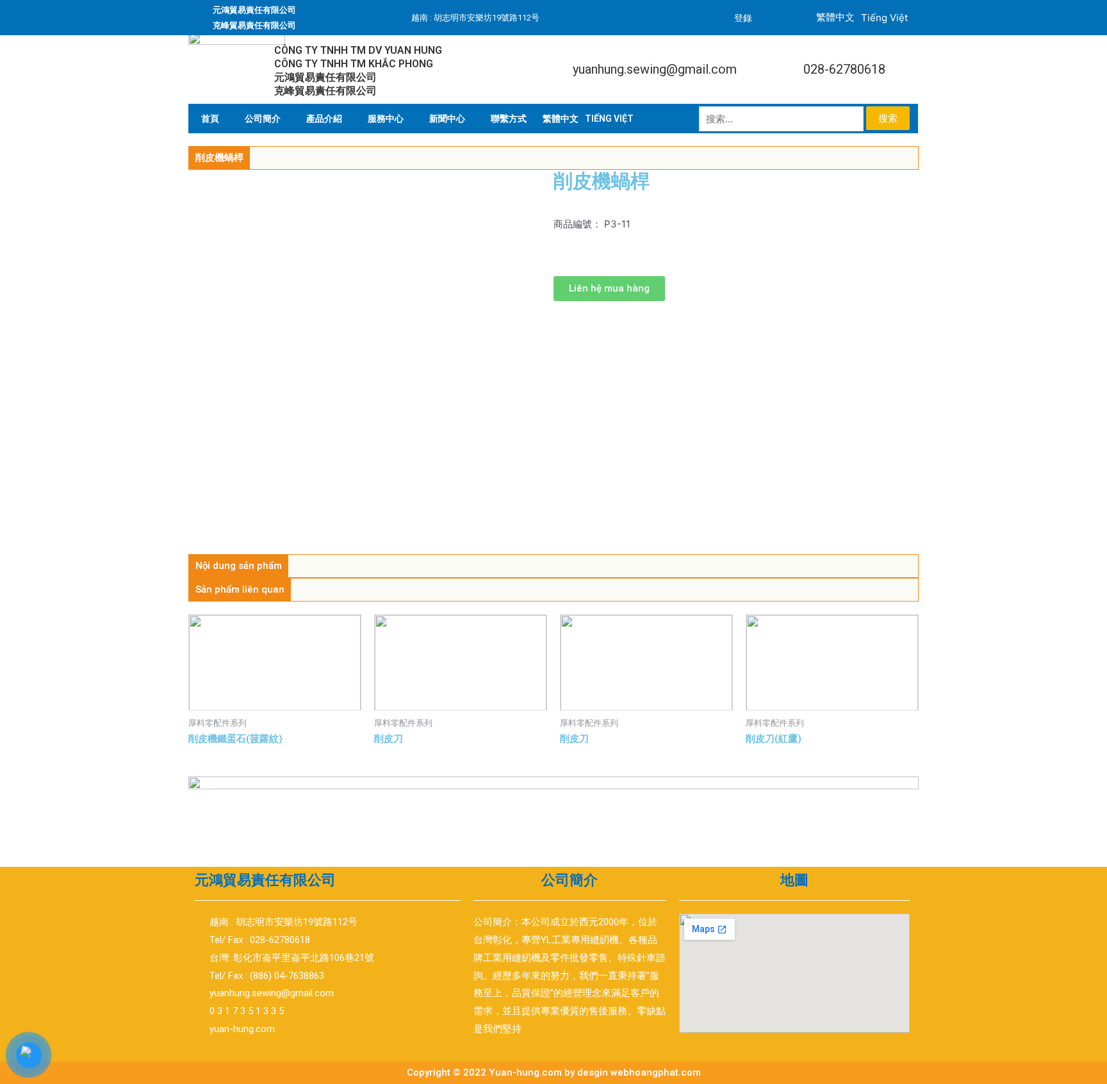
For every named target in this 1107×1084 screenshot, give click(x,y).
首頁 (210, 118)
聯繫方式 (509, 118)
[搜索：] (782, 119)
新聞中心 (447, 118)
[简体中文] (560, 118)
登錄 (743, 18)
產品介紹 (324, 118)
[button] (609, 288)
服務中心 (386, 118)
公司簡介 (263, 118)
